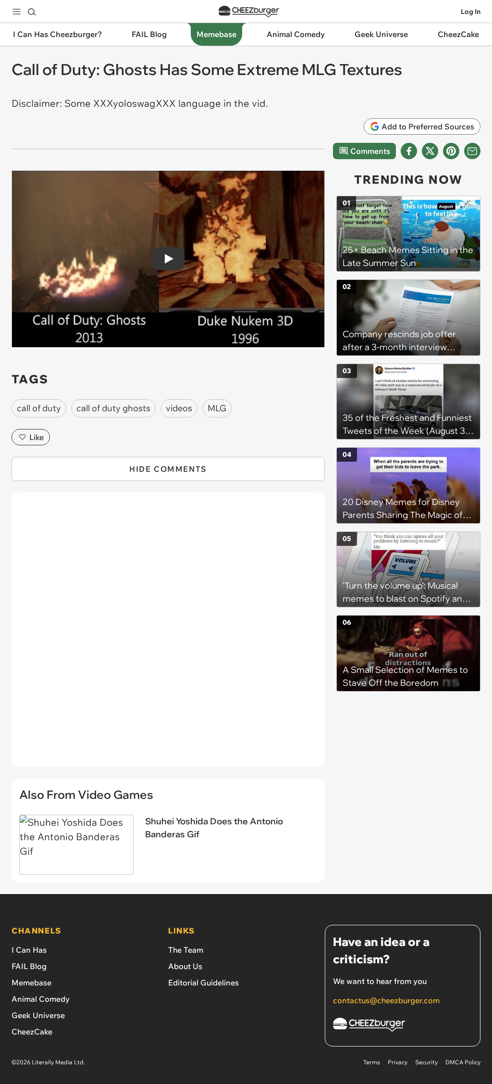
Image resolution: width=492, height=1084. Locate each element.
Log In (470, 11)
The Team (185, 950)
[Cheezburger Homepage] (249, 11)
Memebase (31, 982)
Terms (371, 1062)
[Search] (32, 11)
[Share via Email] (472, 151)
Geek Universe (38, 1015)
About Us (185, 966)
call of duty (39, 408)
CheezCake (32, 1031)
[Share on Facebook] (409, 151)
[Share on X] (430, 151)
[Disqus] (168, 635)
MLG (217, 408)
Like (36, 437)
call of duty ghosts (113, 408)
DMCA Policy (462, 1062)
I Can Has (29, 950)
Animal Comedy (41, 999)
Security (426, 1062)
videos (179, 408)
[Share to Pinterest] (451, 151)
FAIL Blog (29, 966)
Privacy (397, 1062)
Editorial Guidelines (203, 982)
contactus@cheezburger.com (386, 1000)
